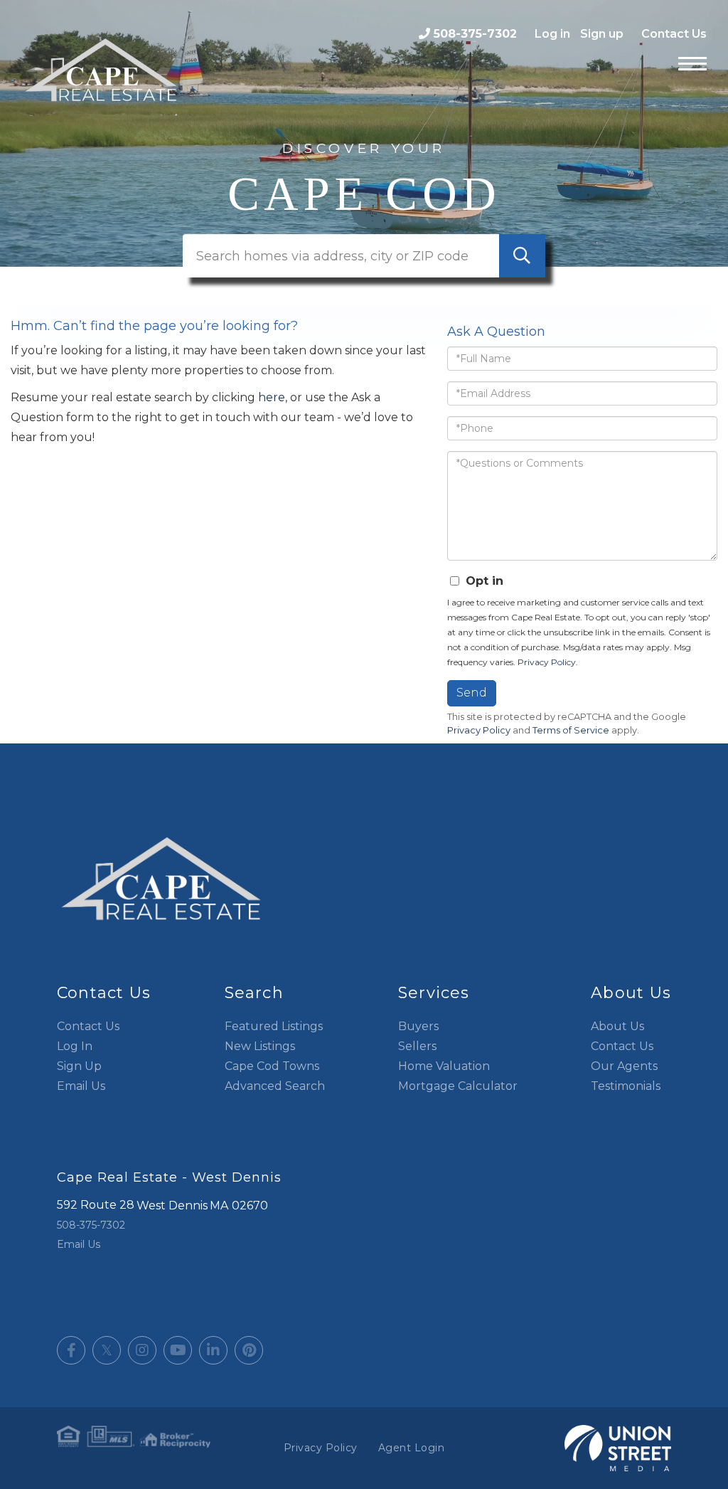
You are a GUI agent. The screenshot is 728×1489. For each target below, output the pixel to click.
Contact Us (674, 34)
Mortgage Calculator (458, 1086)
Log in (552, 34)
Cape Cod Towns (272, 1066)
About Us (617, 1026)
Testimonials (625, 1086)
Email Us (81, 1086)
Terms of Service (570, 730)
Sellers (417, 1046)
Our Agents (624, 1066)
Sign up (601, 34)
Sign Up (79, 1066)
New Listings (260, 1046)
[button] (522, 255)
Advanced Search (275, 1086)
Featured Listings (274, 1026)
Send (471, 692)
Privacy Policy (547, 662)
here (271, 397)
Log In (74, 1046)
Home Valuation (444, 1066)
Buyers (418, 1026)
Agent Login (411, 1447)
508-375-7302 (475, 34)
